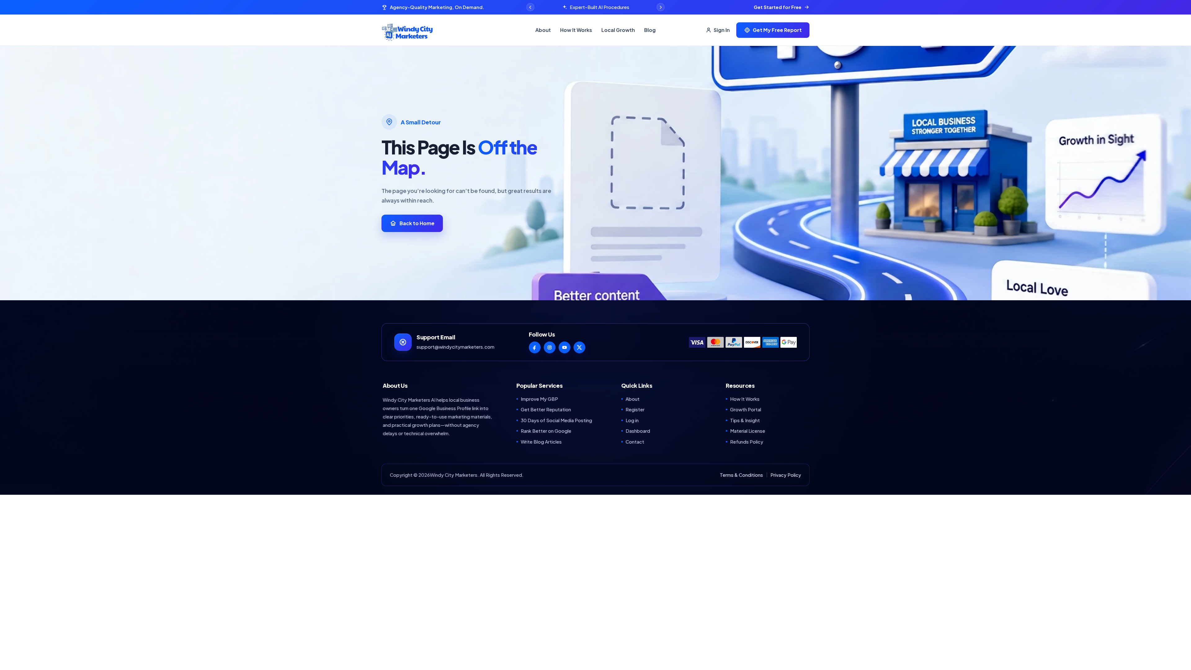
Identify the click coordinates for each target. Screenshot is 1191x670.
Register (635, 409)
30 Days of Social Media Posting (556, 420)
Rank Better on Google (546, 431)
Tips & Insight (745, 420)
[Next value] (661, 7)
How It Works (576, 30)
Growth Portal (745, 409)
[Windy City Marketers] (454, 30)
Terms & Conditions (741, 475)
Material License (747, 431)
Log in (632, 420)
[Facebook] (535, 347)
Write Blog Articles (541, 441)
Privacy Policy (785, 475)
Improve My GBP (539, 399)
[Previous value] (530, 7)
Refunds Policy (746, 441)
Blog (650, 30)
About (543, 30)
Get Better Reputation (546, 409)
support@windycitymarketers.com (455, 347)
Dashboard (638, 431)
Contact (635, 441)
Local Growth (618, 30)
